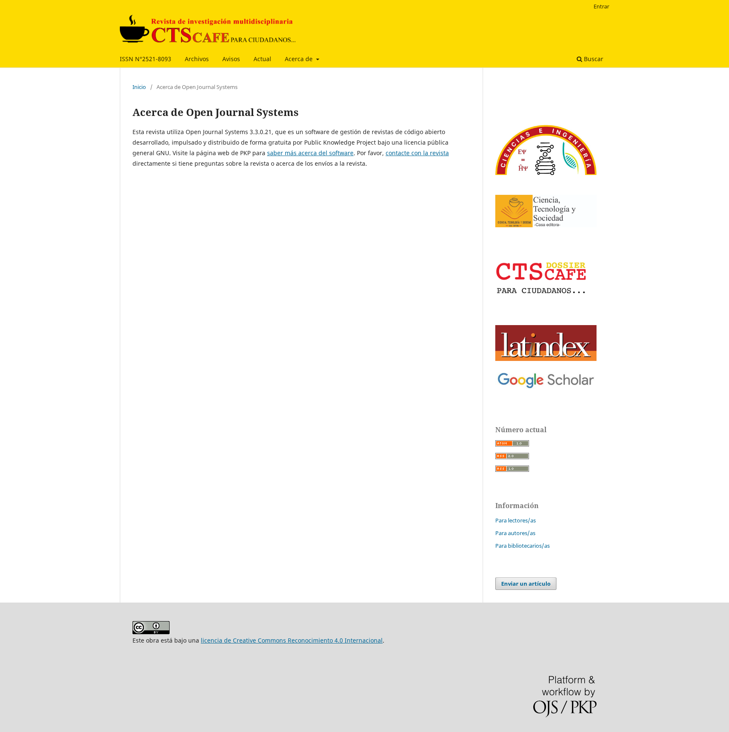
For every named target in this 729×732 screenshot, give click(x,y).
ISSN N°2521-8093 (145, 59)
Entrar (601, 6)
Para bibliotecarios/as (522, 545)
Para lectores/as (515, 520)
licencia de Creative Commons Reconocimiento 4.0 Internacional (292, 640)
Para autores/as (515, 533)
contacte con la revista (417, 153)
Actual (262, 59)
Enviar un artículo (526, 583)
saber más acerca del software (310, 153)
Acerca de (299, 59)
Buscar (592, 59)
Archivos (197, 59)
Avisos (231, 59)
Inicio (139, 87)
